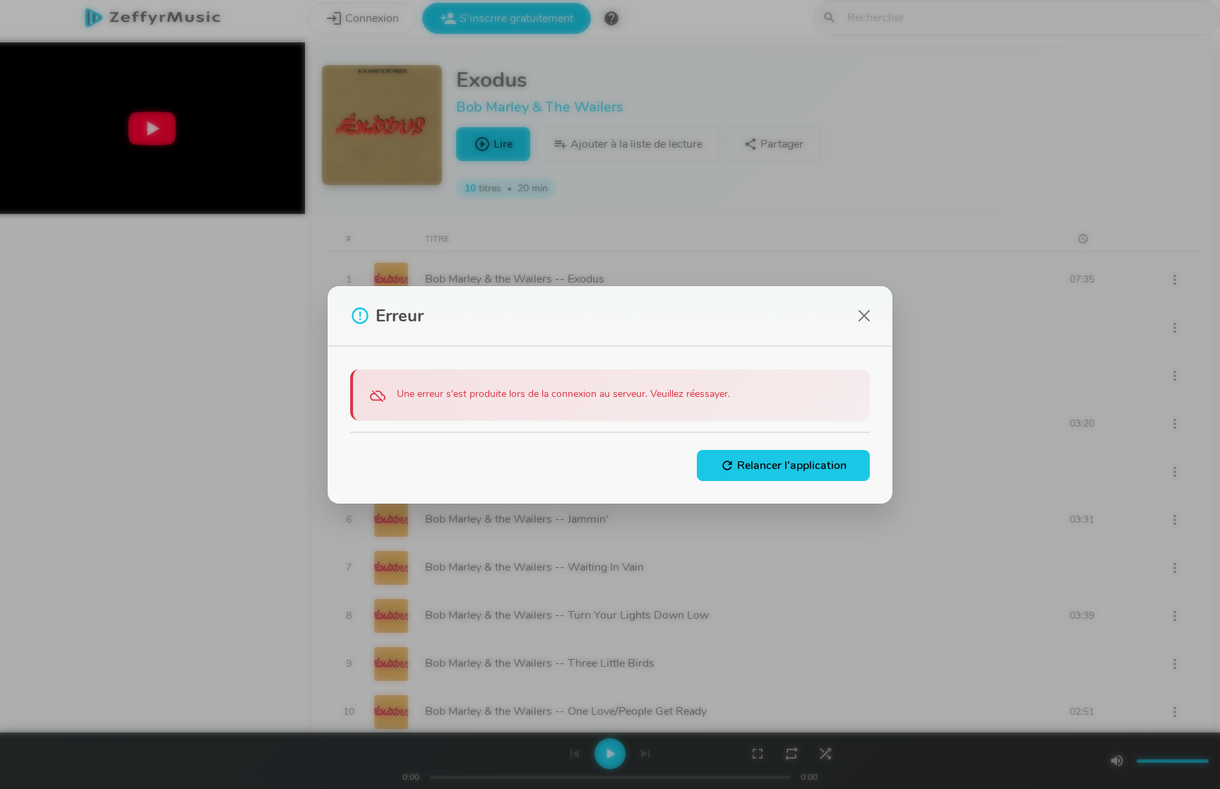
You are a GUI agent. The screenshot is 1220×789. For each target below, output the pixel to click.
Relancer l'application (783, 465)
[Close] (864, 316)
